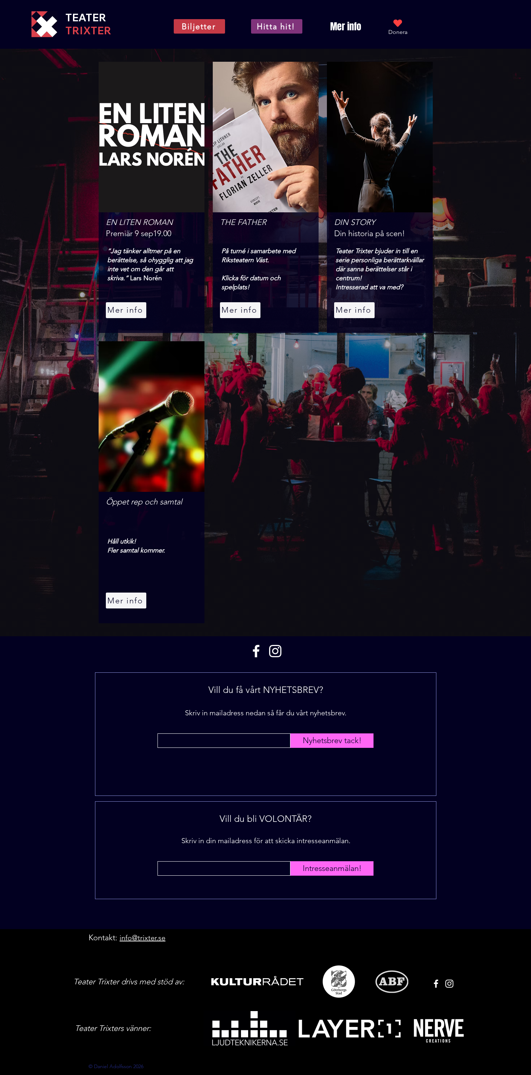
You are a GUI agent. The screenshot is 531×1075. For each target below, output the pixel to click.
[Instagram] (275, 651)
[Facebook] (256, 651)
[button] (346, 26)
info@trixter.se (142, 937)
